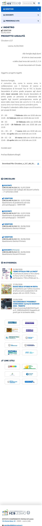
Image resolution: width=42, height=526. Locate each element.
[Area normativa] (29, 322)
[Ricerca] (34, 3)
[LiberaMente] (12, 330)
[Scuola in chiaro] (12, 374)
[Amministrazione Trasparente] (29, 345)
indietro (8, 27)
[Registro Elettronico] (12, 337)
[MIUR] (12, 366)
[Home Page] (11, 3)
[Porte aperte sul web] (29, 381)
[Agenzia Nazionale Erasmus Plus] (12, 322)
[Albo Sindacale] (12, 345)
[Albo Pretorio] (29, 337)
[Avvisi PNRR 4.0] (12, 352)
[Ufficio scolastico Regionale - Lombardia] (12, 381)
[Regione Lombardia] (29, 366)
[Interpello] (29, 330)
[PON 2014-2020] (29, 352)
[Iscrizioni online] (29, 374)
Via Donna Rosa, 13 (8, 521)
